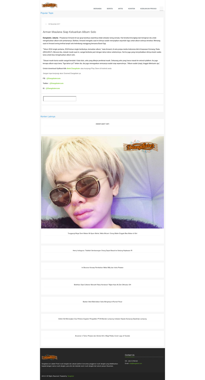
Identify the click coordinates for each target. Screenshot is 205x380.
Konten (131, 8)
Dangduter (71, 376)
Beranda (98, 8)
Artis (120, 8)
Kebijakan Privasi (148, 8)
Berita (110, 8)
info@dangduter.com (135, 363)
